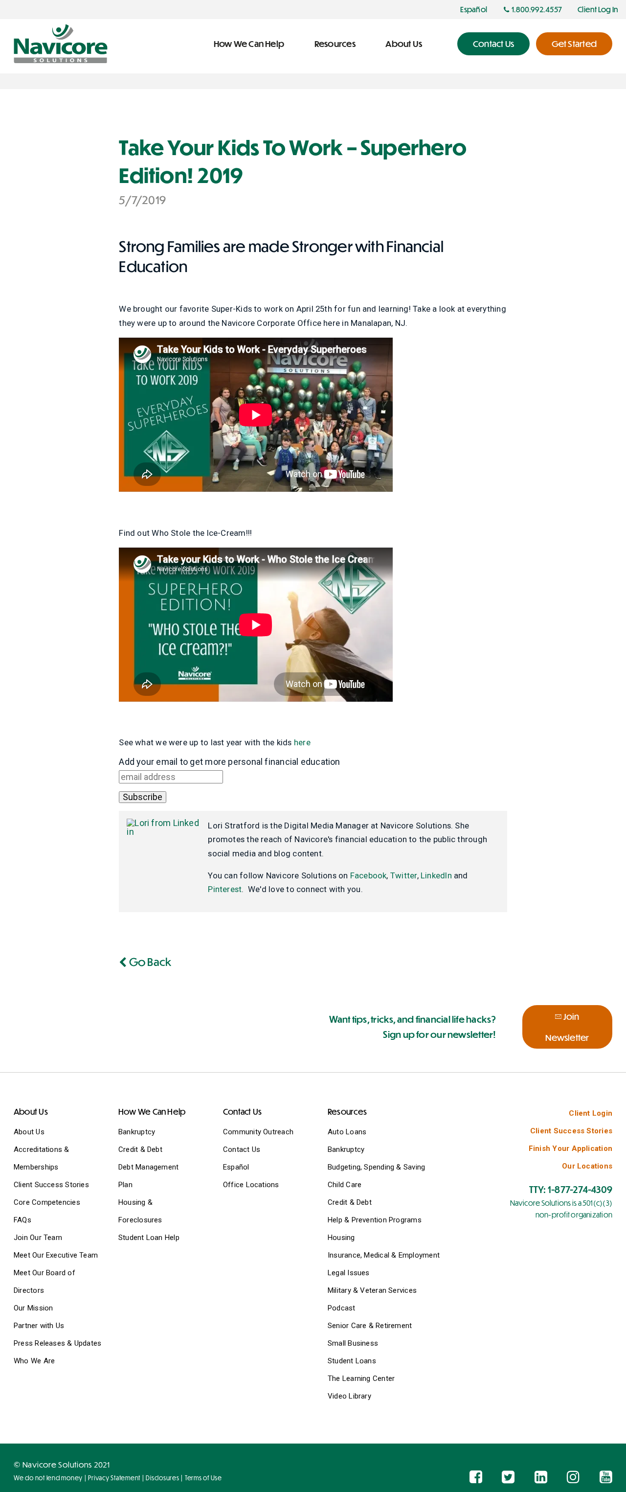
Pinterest (225, 889)
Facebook (368, 875)
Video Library (349, 1396)
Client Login (590, 1113)
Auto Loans (347, 1131)
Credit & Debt (140, 1149)
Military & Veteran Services (372, 1290)
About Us (29, 1131)
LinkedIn (436, 875)
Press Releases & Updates (57, 1343)
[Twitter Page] (508, 1477)
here (302, 742)
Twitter (403, 875)
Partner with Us (39, 1325)
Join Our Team (38, 1237)
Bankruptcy (136, 1131)
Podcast (342, 1308)
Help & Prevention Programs (375, 1220)
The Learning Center (361, 1378)
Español (236, 1167)
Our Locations (587, 1166)
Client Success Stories (51, 1184)
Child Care (344, 1184)
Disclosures (162, 1478)
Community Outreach (258, 1131)
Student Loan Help (148, 1237)
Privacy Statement (114, 1478)
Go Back (149, 961)
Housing (341, 1237)
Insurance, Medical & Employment (384, 1255)
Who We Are (34, 1360)
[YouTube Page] (606, 1477)
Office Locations (251, 1184)
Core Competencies (47, 1202)
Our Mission (33, 1308)
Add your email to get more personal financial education (229, 761)
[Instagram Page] (573, 1477)
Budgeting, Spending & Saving (376, 1167)
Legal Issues (349, 1272)
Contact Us (241, 1149)
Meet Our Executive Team (56, 1255)
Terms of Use (203, 1478)
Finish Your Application (570, 1148)
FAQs (22, 1220)
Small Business (353, 1343)
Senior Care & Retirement (370, 1325)
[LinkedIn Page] (541, 1477)
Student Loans (352, 1360)
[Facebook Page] (476, 1477)
